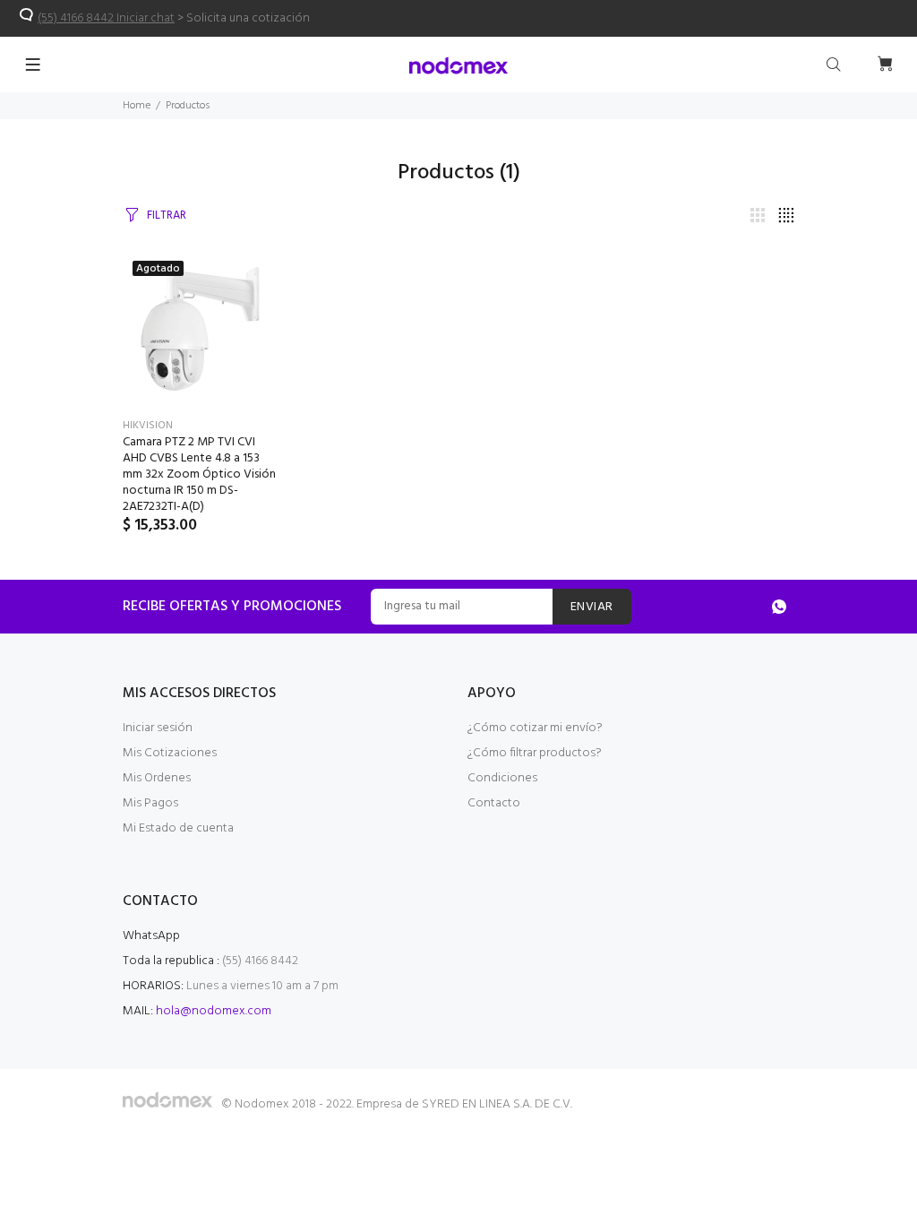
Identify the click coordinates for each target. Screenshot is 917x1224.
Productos (188, 106)
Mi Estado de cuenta (178, 828)
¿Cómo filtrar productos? (534, 753)
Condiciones (502, 778)
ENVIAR (591, 607)
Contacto (493, 803)
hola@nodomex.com (213, 1011)
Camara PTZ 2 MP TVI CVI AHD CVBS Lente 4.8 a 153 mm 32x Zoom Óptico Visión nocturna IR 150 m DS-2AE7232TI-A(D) (199, 474)
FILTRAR (166, 215)
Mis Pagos (150, 803)
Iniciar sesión (158, 728)
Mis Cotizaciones (170, 753)
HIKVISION (148, 426)
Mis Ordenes (157, 778)
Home (136, 106)
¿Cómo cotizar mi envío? (535, 728)
